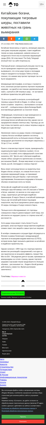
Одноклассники (6, 351)
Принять (23, 417)
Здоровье (4, 362)
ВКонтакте (5, 348)
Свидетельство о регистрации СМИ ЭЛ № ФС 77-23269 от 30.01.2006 (13, 325)
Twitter (4, 342)
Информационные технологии (13, 377)
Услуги (3, 382)
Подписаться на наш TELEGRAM (13, 293)
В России (4, 375)
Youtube (4, 345)
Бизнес (3, 385)
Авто (2, 359)
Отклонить (23, 421)
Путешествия (6, 370)
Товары (3, 380)
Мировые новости (18, 276)
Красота (3, 364)
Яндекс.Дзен (6, 354)
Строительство (6, 367)
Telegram (5, 339)
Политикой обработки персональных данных (17, 411)
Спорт (2, 372)
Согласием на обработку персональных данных (18, 408)
